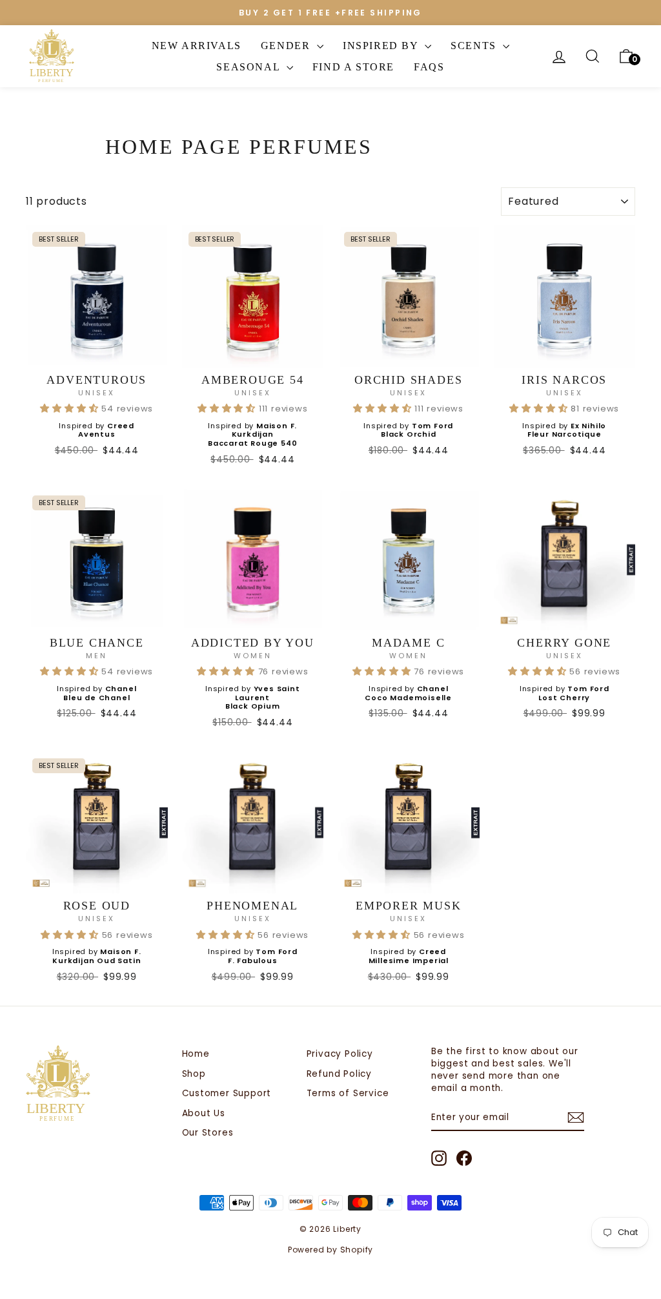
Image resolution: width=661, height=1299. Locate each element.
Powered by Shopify (330, 1249)
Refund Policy (339, 1074)
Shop (194, 1074)
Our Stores (208, 1133)
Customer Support (227, 1093)
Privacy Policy (340, 1054)
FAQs (429, 66)
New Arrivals (196, 45)
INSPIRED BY (382, 45)
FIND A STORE (353, 66)
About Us (203, 1113)
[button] (70, 408)
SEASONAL (249, 66)
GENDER (287, 45)
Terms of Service (348, 1093)
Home (196, 1054)
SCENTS (475, 45)
